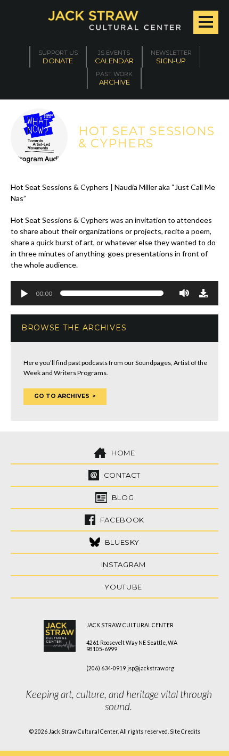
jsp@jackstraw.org (150, 668)
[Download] (203, 293)
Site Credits (185, 731)
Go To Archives (61, 396)
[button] (24, 293)
